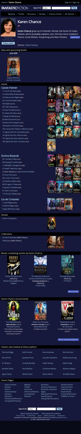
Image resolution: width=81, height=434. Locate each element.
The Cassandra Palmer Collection (16, 129)
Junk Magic (8, 202)
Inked (5, 240)
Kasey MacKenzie (40, 327)
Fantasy (42, 14)
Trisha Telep (40, 285)
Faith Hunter (27, 352)
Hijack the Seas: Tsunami (15, 141)
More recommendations (68, 339)
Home (4, 2)
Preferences (61, 416)
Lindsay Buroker (28, 363)
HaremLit (8, 396)
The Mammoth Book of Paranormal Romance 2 (39, 277)
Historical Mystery (31, 391)
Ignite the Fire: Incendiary (15, 132)
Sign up (76, 2)
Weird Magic (9, 206)
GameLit (8, 394)
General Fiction (67, 385)
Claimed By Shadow (12, 94)
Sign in (68, 2)
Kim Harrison (68, 352)
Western (27, 396)
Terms (40, 416)
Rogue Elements (13, 78)
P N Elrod (67, 281)
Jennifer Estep (7, 368)
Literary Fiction (67, 387)
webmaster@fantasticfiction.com (56, 417)
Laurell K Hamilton (50, 358)
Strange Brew (65, 276)
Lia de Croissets (13, 80)
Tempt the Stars (10, 113)
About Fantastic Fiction (29, 413)
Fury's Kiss (8, 175)
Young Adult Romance (50, 398)
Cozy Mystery (29, 394)
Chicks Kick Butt (27, 172)
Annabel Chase (69, 374)
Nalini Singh (67, 363)
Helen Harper (48, 363)
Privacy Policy (20, 416)
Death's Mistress (11, 168)
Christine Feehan (49, 368)
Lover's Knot (11, 178)
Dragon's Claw (11, 184)
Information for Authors (51, 413)
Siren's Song (7, 218)
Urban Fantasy (31, 45)
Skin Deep (10, 107)
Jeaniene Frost (28, 358)
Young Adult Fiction (68, 394)
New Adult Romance (49, 394)
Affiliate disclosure (49, 416)
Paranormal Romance (13, 398)
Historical (28, 389)
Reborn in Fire (38, 322)
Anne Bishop (27, 368)
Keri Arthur (6, 358)
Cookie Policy (31, 416)
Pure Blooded (11, 322)
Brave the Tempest (11, 122)
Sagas (43, 391)
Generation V (65, 322)
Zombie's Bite (11, 159)
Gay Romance (46, 396)
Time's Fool (8, 190)
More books (73, 291)
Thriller (21, 14)
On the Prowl (8, 237)
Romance (32, 14)
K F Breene (6, 363)
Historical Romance (49, 387)
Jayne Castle (7, 374)
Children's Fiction (68, 396)
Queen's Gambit (10, 187)
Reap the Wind (10, 116)
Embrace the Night (11, 97)
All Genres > (71, 14)
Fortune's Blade (10, 194)
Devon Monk (48, 374)
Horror (7, 389)
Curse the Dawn (10, 100)
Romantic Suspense (49, 389)
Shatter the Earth (12, 126)
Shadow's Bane (10, 181)
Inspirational (66, 391)
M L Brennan (68, 327)
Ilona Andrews (48, 352)
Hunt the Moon (10, 110)
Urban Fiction (66, 389)
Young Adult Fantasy (13, 401)
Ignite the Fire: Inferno (14, 135)
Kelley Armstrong (70, 358)
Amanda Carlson (13, 327)
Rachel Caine (8, 281)
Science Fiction (55, 14)
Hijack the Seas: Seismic (14, 138)
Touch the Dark (10, 91)
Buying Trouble (12, 162)
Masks (8, 104)
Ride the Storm (10, 119)
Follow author (8, 43)
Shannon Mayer (69, 368)
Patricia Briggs (8, 352)
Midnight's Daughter (12, 165)
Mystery (11, 14)
